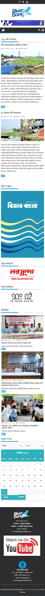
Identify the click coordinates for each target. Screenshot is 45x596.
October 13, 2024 (8, 380)
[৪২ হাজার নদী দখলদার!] (22, 130)
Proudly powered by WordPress (12, 590)
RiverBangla (19, 380)
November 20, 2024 (9, 340)
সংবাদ (3, 106)
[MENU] (42, 30)
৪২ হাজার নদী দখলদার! (11, 113)
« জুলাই (5, 497)
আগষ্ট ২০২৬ (22, 453)
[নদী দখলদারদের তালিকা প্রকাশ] (22, 63)
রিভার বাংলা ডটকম (22, 48)
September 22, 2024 (9, 423)
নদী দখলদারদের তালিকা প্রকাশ (14, 45)
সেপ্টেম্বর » (21, 498)
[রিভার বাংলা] (3, 30)
